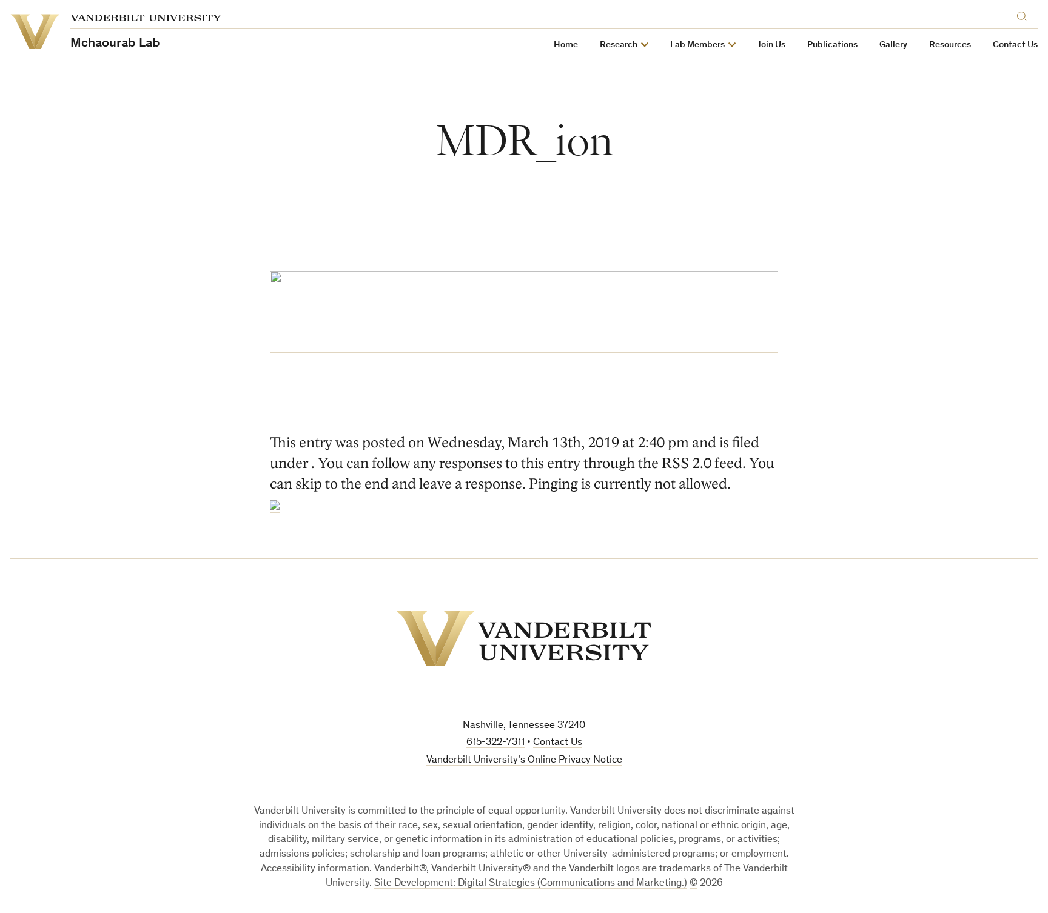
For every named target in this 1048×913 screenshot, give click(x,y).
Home (566, 45)
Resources (950, 45)
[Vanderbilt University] (524, 638)
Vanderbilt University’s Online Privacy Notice (524, 760)
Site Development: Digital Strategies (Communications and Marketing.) (530, 883)
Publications (832, 45)
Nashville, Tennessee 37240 (524, 726)
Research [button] (618, 45)
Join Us (771, 45)
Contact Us (1015, 45)
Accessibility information (315, 869)
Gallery (893, 45)
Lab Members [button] (697, 45)
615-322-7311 (495, 743)
